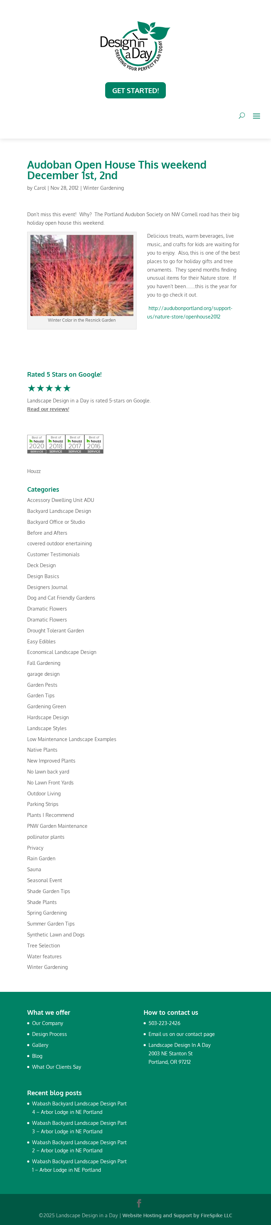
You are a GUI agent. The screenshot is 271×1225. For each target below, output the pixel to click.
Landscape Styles (47, 728)
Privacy (35, 848)
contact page (200, 1034)
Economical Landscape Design (61, 652)
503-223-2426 (164, 1023)
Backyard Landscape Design (59, 511)
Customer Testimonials (53, 554)
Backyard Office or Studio (56, 522)
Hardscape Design (48, 717)
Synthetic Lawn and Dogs (56, 935)
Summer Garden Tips (51, 924)
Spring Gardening (47, 913)
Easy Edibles (41, 641)
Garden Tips (41, 695)
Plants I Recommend (50, 815)
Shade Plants (42, 902)
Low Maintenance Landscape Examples (71, 739)
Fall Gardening (43, 663)
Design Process (49, 1034)
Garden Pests (42, 685)
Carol (40, 188)
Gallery (40, 1045)
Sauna (34, 869)
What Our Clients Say (56, 1067)
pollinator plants (46, 837)
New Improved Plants (51, 761)
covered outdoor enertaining (59, 543)
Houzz (34, 471)
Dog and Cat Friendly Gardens (61, 598)
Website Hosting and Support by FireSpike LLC (177, 1215)
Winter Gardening (103, 188)
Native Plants (42, 750)
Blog (37, 1056)
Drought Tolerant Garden (55, 630)
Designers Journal (47, 587)
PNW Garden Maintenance (57, 826)
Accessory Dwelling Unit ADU (60, 500)
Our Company (47, 1023)
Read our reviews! (48, 409)
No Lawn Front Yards (50, 783)
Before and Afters (47, 533)
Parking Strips (43, 804)
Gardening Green (46, 706)
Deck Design (41, 565)
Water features (44, 956)
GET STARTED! (135, 90)
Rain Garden (41, 858)
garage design (43, 674)
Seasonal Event (44, 880)
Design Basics (43, 576)
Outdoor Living (44, 793)
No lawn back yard (48, 772)
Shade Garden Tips (48, 891)
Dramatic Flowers (47, 609)
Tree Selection (43, 945)
